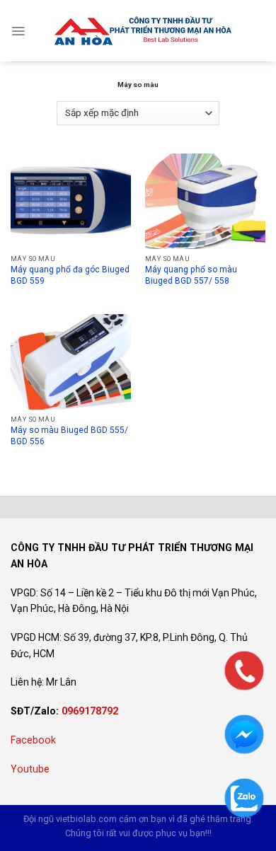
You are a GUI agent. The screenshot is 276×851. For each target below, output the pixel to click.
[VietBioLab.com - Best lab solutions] (143, 30)
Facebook (33, 740)
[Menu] (18, 31)
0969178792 (90, 711)
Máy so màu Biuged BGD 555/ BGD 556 (69, 435)
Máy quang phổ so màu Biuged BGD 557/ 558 (191, 275)
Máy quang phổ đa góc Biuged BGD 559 (70, 275)
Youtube (30, 769)
